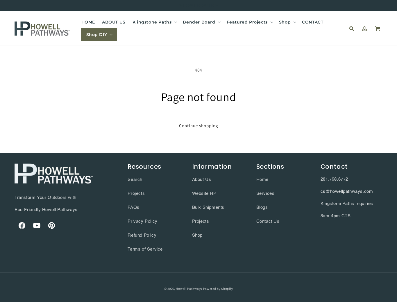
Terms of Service (145, 249)
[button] (154, 22)
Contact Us (268, 221)
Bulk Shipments (208, 207)
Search (135, 179)
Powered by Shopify (218, 289)
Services (265, 193)
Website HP (204, 193)
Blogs (262, 207)
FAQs (133, 207)
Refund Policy (142, 235)
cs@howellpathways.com (347, 191)
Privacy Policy (142, 221)
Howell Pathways (189, 289)
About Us (201, 179)
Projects (136, 193)
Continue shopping (198, 125)
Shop (197, 235)
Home (262, 179)
